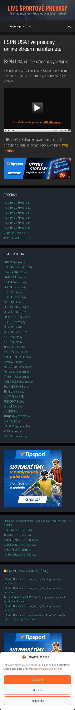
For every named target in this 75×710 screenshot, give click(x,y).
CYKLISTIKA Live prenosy (17, 376)
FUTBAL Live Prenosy (15, 262)
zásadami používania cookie (47, 668)
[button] (51, 657)
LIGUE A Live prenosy (15, 297)
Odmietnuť (37, 690)
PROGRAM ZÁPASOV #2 (17, 208)
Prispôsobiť (37, 701)
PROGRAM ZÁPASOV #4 (17, 218)
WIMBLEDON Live (13, 406)
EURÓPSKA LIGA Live (15, 277)
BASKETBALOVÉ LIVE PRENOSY (21, 539)
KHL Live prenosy (13, 341)
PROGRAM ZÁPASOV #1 (17, 203)
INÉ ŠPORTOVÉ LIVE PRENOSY (20, 554)
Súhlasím (37, 680)
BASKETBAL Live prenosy (17, 356)
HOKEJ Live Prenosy (14, 322)
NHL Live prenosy (13, 336)
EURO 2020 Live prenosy (17, 317)
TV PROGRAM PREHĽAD (17, 237)
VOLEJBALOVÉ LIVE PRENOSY (20, 544)
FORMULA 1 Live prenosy (17, 371)
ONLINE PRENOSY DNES (16, 232)
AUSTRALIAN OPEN (14, 396)
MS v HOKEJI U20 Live (15, 331)
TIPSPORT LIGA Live (14, 346)
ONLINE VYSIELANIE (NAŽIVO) (27, 571)
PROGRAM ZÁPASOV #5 (17, 222)
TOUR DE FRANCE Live (16, 386)
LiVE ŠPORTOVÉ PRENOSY (37, 8)
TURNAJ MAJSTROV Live (17, 416)
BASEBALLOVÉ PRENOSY (17, 549)
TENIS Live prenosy (14, 391)
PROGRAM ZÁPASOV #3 (17, 213)
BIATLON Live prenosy (15, 436)
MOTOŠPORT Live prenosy (18, 366)
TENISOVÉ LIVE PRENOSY (17, 534)
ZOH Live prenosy (13, 431)
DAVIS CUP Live (12, 421)
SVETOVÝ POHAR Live (16, 351)
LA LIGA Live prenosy (15, 287)
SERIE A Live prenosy (15, 282)
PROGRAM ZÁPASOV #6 (17, 227)
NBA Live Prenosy (13, 361)
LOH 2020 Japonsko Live (17, 426)
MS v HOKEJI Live (13, 327)
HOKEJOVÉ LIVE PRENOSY (18, 267)
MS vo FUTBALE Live (15, 312)
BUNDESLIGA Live (13, 292)
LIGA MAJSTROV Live (15, 272)
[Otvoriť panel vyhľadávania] (69, 26)
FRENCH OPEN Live (14, 401)
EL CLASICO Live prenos (16, 307)
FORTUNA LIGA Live (14, 302)
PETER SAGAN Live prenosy (18, 381)
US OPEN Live (11, 411)
